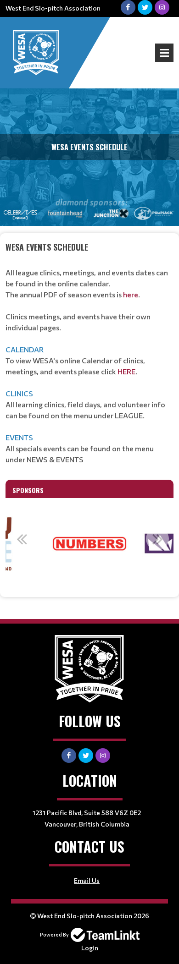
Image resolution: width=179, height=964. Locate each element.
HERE (126, 371)
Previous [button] (21, 538)
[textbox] (89, 353)
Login (89, 948)
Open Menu (164, 53)
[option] (89, 544)
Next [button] (157, 538)
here (130, 294)
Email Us (87, 880)
